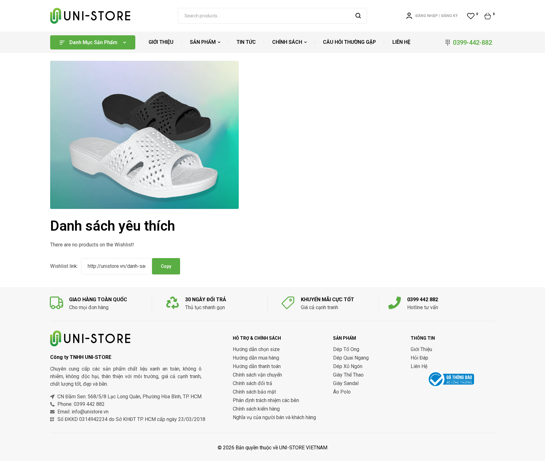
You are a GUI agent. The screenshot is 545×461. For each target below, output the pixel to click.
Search (358, 16)
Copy (166, 266)
